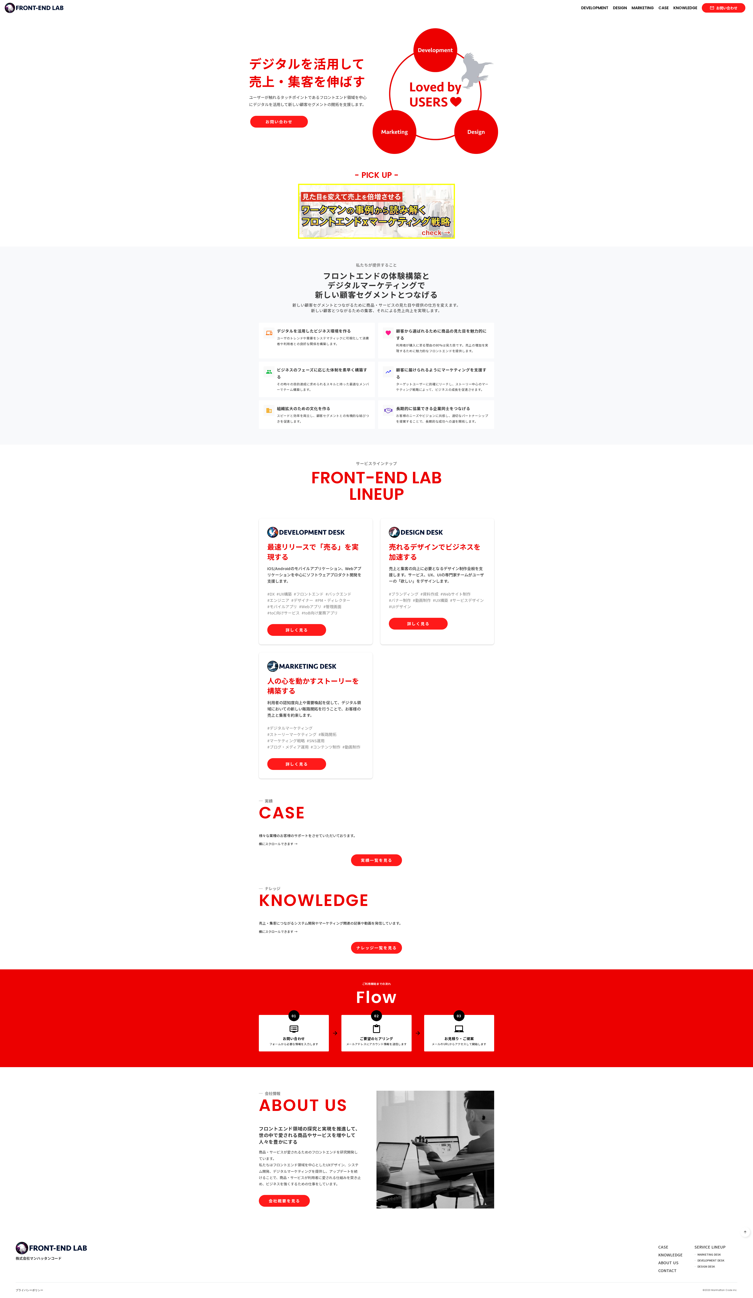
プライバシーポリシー (29, 1290)
